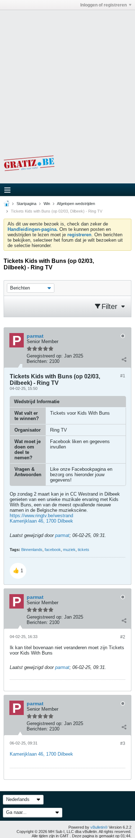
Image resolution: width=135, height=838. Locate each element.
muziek (69, 549)
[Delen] (124, 360)
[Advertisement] (67, 77)
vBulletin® (99, 827)
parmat (62, 535)
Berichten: (37, 361)
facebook (53, 549)
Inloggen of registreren (103, 5)
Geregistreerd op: (45, 356)
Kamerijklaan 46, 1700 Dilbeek (41, 521)
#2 (122, 636)
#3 (122, 743)
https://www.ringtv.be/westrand (41, 515)
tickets (83, 549)
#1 (122, 375)
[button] (18, 571)
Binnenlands (31, 549)
